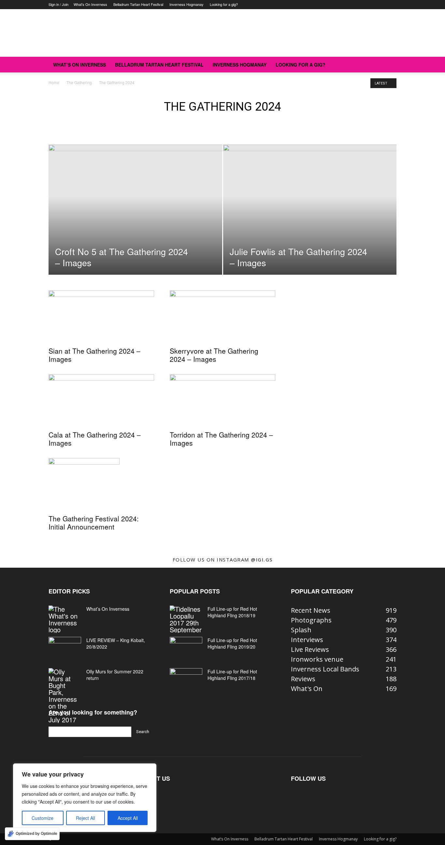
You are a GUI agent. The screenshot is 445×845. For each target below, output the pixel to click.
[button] (388, 64)
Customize (42, 818)
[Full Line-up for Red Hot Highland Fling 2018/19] (186, 619)
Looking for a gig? (224, 4)
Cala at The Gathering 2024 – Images (95, 439)
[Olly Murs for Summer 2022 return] (65, 695)
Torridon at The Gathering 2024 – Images (221, 439)
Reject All (85, 818)
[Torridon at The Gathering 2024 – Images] (222, 400)
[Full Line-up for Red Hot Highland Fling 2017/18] (186, 679)
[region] (84, 797)
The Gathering (79, 82)
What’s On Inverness (90, 4)
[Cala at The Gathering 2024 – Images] (101, 400)
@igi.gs (262, 559)
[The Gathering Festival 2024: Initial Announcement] (101, 484)
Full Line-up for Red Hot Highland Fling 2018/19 (232, 612)
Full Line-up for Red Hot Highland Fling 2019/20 (232, 643)
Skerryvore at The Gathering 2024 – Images (214, 355)
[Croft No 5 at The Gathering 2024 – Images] (135, 220)
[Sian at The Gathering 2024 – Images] (101, 316)
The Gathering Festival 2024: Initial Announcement (94, 522)
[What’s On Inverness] (65, 619)
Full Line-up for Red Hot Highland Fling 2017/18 (232, 674)
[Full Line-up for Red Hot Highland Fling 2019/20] (186, 648)
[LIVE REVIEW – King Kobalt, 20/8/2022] (65, 648)
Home (54, 82)
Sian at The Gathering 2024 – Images (94, 355)
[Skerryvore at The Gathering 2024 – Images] (222, 316)
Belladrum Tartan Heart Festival (138, 4)
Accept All (128, 818)
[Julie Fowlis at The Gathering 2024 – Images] (310, 220)
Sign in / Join (58, 4)
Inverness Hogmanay (186, 4)
